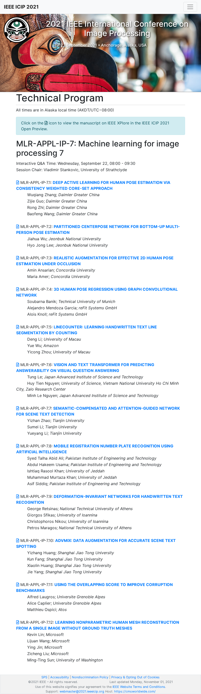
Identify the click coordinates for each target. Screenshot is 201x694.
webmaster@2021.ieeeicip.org (82, 691)
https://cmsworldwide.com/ (135, 691)
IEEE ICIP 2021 (21, 7)
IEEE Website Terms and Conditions (139, 687)
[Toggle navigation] (190, 7)
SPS (44, 677)
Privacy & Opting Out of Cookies (135, 677)
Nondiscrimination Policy (90, 677)
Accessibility (59, 677)
